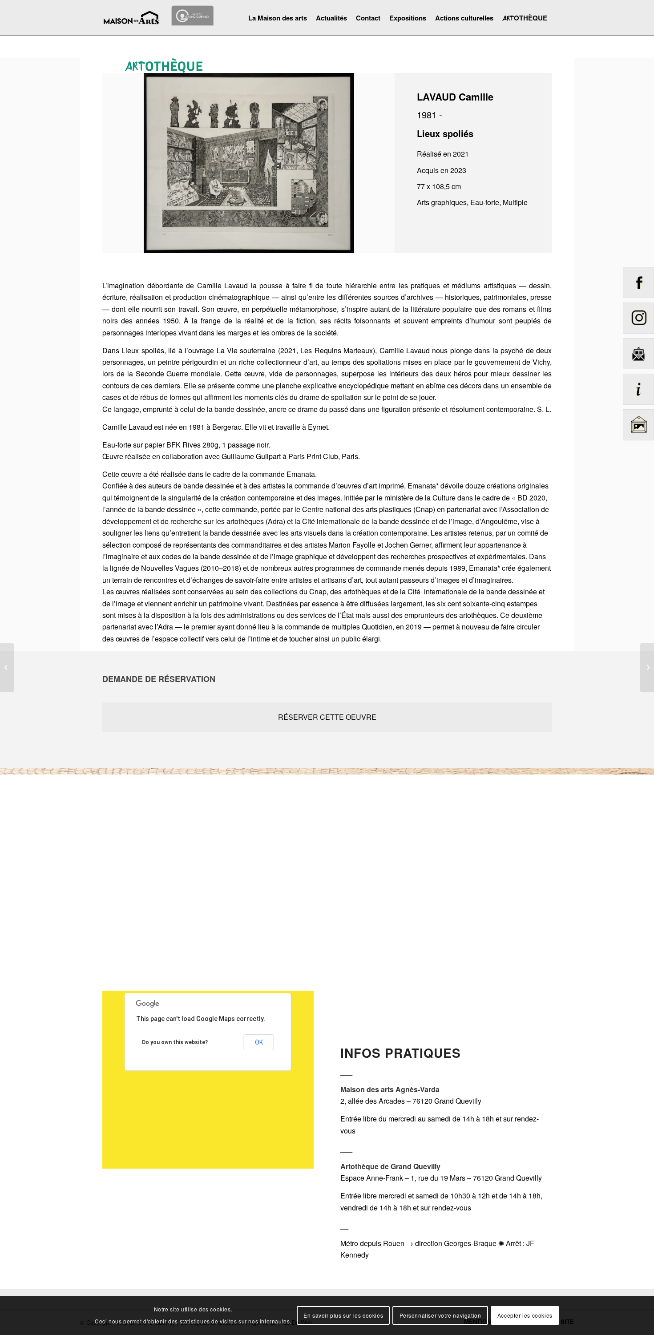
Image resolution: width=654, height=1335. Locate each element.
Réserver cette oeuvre (327, 717)
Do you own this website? (175, 1042)
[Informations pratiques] (638, 406)
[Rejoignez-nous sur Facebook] (638, 299)
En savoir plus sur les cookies (343, 1315)
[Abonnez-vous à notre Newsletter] (638, 371)
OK (259, 1042)
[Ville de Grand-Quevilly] (192, 14)
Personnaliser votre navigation (440, 1315)
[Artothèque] (638, 442)
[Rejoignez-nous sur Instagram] (638, 335)
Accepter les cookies (525, 1315)
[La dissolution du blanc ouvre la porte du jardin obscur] (7, 667)
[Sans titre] (647, 667)
